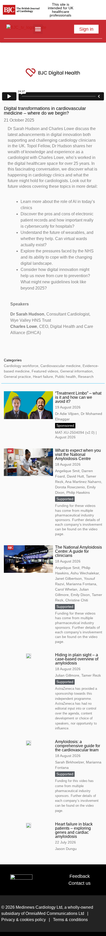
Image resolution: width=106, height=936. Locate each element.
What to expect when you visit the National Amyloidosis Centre (78, 454)
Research (86, 377)
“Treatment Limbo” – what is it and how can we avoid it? (78, 397)
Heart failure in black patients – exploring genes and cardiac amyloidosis (74, 830)
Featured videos (45, 371)
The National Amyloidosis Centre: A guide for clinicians (78, 551)
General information (76, 371)
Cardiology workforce (21, 366)
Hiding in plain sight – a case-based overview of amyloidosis (76, 659)
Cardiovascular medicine (60, 366)
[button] (38, 29)
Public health (65, 377)
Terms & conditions (70, 919)
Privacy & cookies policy (23, 919)
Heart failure (43, 377)
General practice (17, 377)
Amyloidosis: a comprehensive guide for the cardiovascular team (77, 745)
